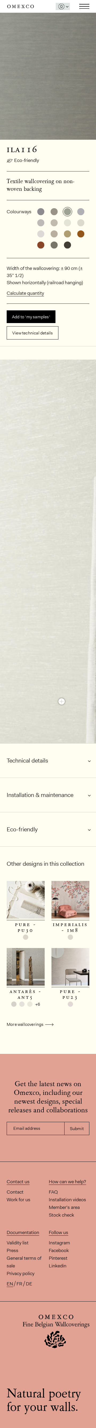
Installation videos (67, 1199)
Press (12, 1250)
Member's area (64, 1207)
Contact (15, 1192)
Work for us (18, 1199)
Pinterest (58, 1258)
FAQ (53, 1192)
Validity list (18, 1243)
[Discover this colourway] (61, 701)
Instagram (59, 1243)
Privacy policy (20, 1273)
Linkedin (57, 1266)
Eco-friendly (26, 160)
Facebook (59, 1250)
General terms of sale (24, 1262)
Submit (77, 1128)
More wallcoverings (25, 1024)
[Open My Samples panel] (63, 6)
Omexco (20, 6)
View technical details (32, 333)
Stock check (61, 1215)
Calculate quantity (25, 293)
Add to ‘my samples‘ (31, 317)
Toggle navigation (84, 6)
